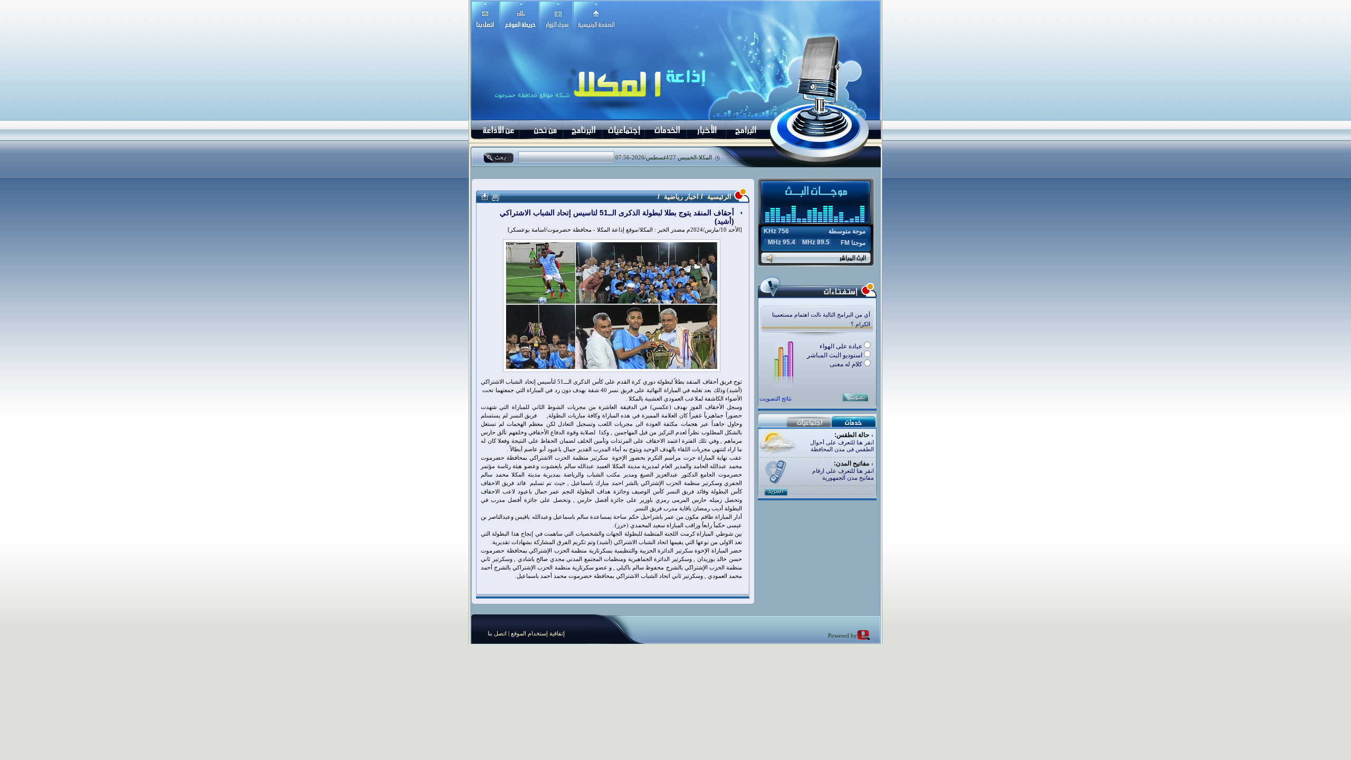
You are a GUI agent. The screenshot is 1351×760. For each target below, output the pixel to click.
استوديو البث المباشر (835, 355)
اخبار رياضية (681, 197)
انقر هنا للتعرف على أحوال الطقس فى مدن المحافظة (842, 445)
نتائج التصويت (775, 398)
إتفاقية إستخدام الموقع (537, 633)
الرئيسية (718, 197)
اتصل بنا (497, 633)
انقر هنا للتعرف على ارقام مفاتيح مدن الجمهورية (843, 474)
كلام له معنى (847, 364)
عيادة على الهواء (842, 346)
